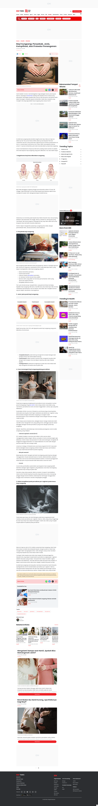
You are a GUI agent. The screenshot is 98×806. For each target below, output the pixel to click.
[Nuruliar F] (17, 619)
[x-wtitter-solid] (53, 90)
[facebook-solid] (49, 90)
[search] (71, 11)
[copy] (56, 90)
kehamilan (30, 95)
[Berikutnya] (58, 697)
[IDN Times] (23, 11)
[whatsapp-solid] (46, 90)
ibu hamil (32, 405)
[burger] (81, 14)
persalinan (31, 275)
